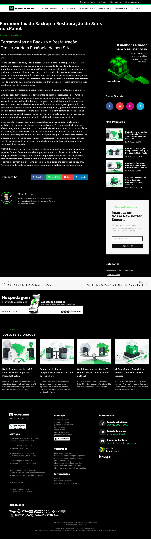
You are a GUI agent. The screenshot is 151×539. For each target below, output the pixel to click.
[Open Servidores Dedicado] (62, 8)
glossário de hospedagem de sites (68, 463)
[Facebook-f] (109, 106)
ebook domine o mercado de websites (70, 468)
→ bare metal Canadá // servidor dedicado (27, 473)
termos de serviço (61, 427)
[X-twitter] (27, 418)
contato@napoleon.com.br (121, 443)
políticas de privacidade (64, 425)
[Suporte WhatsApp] (102, 423)
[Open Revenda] (110, 8)
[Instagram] (130, 106)
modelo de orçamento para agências (69, 455)
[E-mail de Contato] (102, 441)
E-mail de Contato (117, 439)
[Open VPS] (74, 8)
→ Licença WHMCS (17, 482)
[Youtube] (120, 106)
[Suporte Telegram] (102, 432)
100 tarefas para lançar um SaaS (67, 465)
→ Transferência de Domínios (21, 492)
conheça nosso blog (62, 460)
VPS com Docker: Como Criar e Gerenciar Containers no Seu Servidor (135, 181)
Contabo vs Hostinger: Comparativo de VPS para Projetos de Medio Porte (136, 150)
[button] (38, 177)
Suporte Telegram (116, 431)
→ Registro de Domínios (19, 489)
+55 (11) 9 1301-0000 (117, 425)
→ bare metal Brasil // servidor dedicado (26, 475)
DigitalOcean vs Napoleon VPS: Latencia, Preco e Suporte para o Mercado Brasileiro (136, 135)
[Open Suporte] (120, 2)
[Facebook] (23, 418)
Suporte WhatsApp (117, 422)
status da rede (113, 275)
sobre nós (129, 270)
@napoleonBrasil (116, 434)
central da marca (61, 432)
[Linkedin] (140, 106)
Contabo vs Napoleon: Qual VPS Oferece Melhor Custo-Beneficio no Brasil (136, 165)
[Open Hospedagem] (94, 8)
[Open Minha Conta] (140, 2)
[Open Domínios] (126, 8)
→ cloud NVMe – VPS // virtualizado (23, 470)
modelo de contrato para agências (68, 458)
